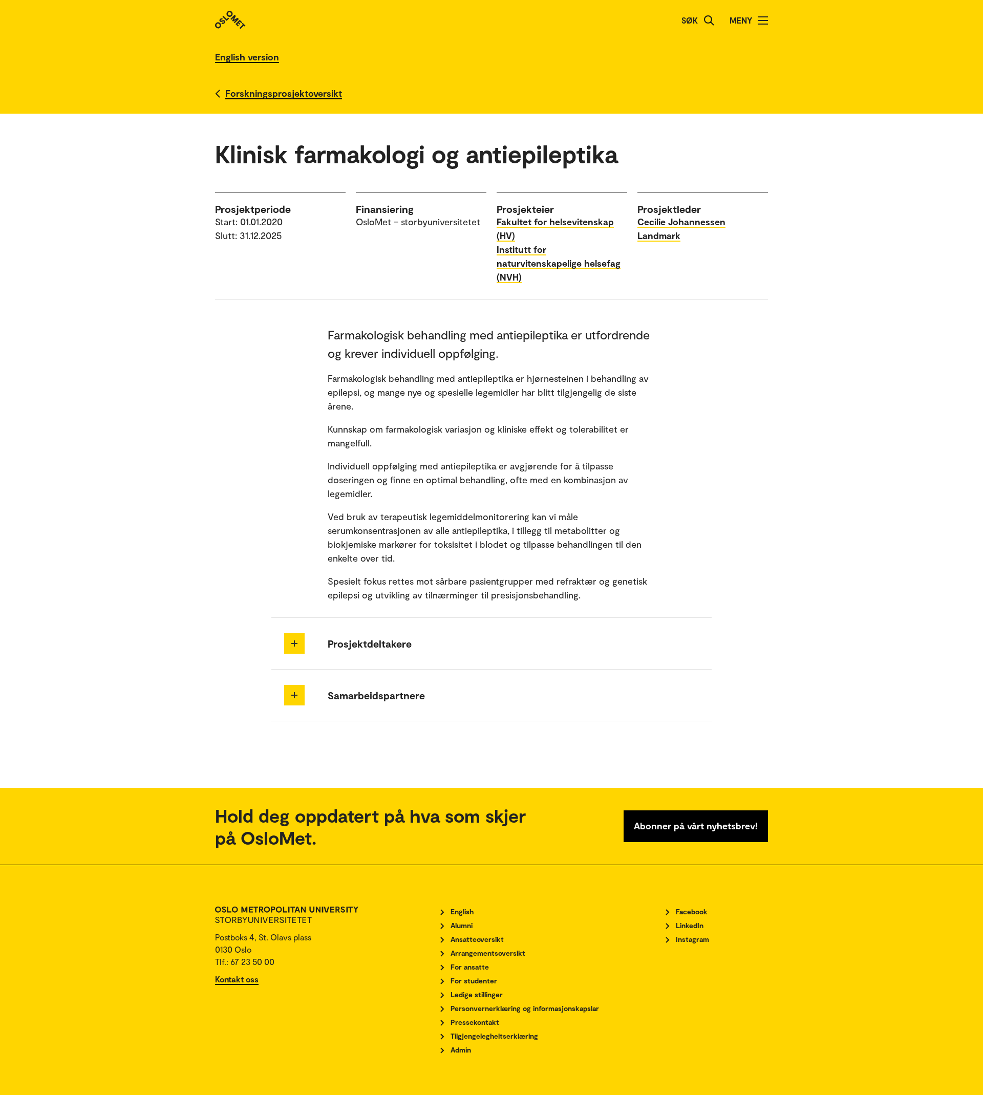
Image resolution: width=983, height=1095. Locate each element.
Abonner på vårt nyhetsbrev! (696, 825)
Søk (689, 20)
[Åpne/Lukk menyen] (763, 20)
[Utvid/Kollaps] (294, 643)
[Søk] (709, 20)
